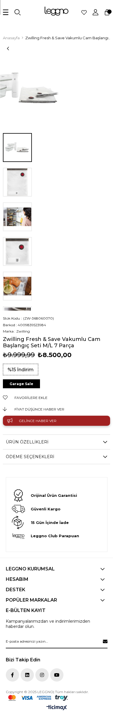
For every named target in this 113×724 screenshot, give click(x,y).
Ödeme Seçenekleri (30, 456)
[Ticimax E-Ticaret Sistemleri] (56, 708)
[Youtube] (56, 675)
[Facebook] (12, 675)
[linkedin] (27, 675)
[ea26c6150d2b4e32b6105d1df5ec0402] (38, 698)
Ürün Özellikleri (27, 442)
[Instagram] (42, 675)
